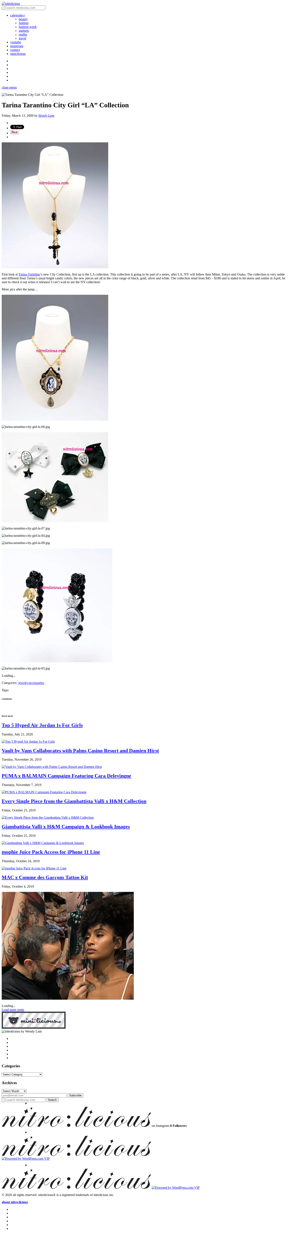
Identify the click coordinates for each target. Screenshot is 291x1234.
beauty (23, 19)
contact (15, 50)
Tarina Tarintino (29, 274)
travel (22, 38)
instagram (16, 46)
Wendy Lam (46, 115)
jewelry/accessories (31, 683)
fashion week (28, 27)
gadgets (24, 30)
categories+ (18, 15)
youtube (15, 42)
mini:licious (18, 53)
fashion (24, 23)
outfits (23, 34)
